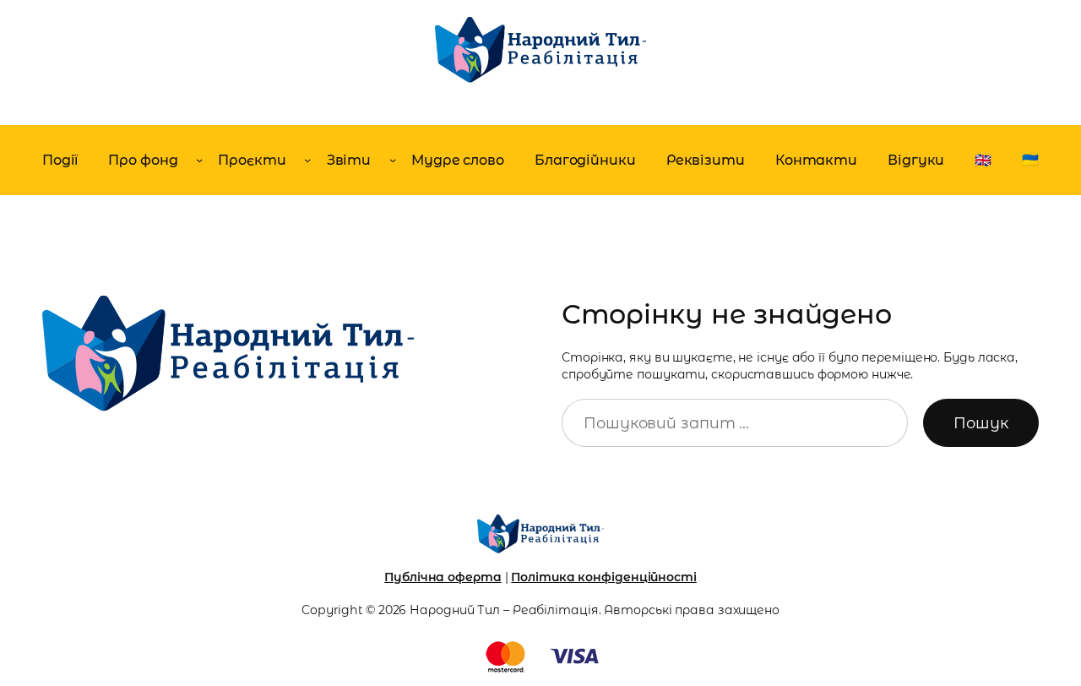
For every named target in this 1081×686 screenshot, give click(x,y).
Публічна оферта (443, 577)
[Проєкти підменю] (307, 159)
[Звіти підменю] (392, 159)
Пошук (980, 423)
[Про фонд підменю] (199, 159)
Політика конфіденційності (604, 577)
